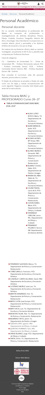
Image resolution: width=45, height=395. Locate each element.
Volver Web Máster (22, 358)
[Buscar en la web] (42, 3)
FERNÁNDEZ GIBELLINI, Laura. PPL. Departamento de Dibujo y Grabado (35, 218)
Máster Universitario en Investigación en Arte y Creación (23, 7)
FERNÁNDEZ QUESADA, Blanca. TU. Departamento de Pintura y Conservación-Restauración (26, 266)
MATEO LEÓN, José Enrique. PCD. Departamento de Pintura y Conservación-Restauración (26, 303)
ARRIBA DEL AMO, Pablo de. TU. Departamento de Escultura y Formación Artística (35, 181)
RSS (22, 391)
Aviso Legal (22, 387)
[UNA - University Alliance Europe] (21, 378)
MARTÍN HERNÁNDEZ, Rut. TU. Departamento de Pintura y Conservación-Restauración (26, 296)
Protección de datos (22, 390)
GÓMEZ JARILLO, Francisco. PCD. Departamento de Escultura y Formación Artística (25, 274)
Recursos (13, 14)
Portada (4, 14)
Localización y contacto (23, 386)
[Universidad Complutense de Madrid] (22, 3)
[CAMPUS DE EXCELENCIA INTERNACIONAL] (21, 371)
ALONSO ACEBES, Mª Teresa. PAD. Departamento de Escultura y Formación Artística (35, 143)
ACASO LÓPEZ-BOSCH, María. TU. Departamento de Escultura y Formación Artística (35, 118)
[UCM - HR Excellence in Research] (21, 365)
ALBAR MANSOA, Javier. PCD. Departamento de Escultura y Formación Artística (35, 131)
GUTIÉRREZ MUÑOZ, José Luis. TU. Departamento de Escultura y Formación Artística (25, 289)
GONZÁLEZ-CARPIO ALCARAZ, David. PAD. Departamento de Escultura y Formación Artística (26, 281)
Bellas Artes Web (22, 351)
